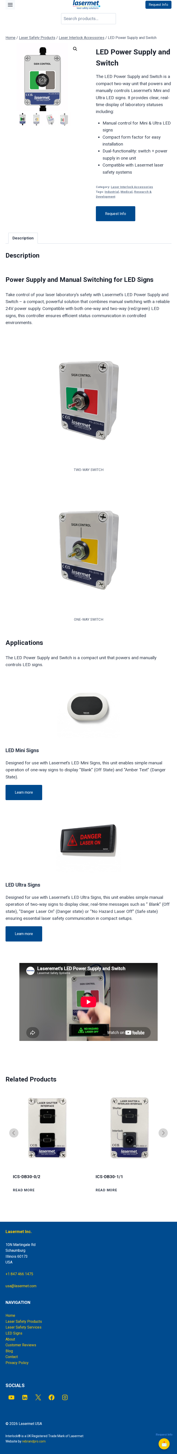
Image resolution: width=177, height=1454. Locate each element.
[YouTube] (11, 1397)
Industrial (112, 192)
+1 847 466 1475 (19, 1274)
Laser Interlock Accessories (132, 187)
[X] (38, 1397)
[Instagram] (65, 1397)
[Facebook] (51, 1397)
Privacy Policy (17, 1363)
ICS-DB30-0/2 (26, 1177)
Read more (24, 1190)
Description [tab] (23, 238)
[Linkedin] (25, 1397)
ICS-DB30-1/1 (109, 1177)
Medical (127, 192)
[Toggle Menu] (10, 4)
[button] (75, 49)
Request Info (115, 214)
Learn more (24, 792)
